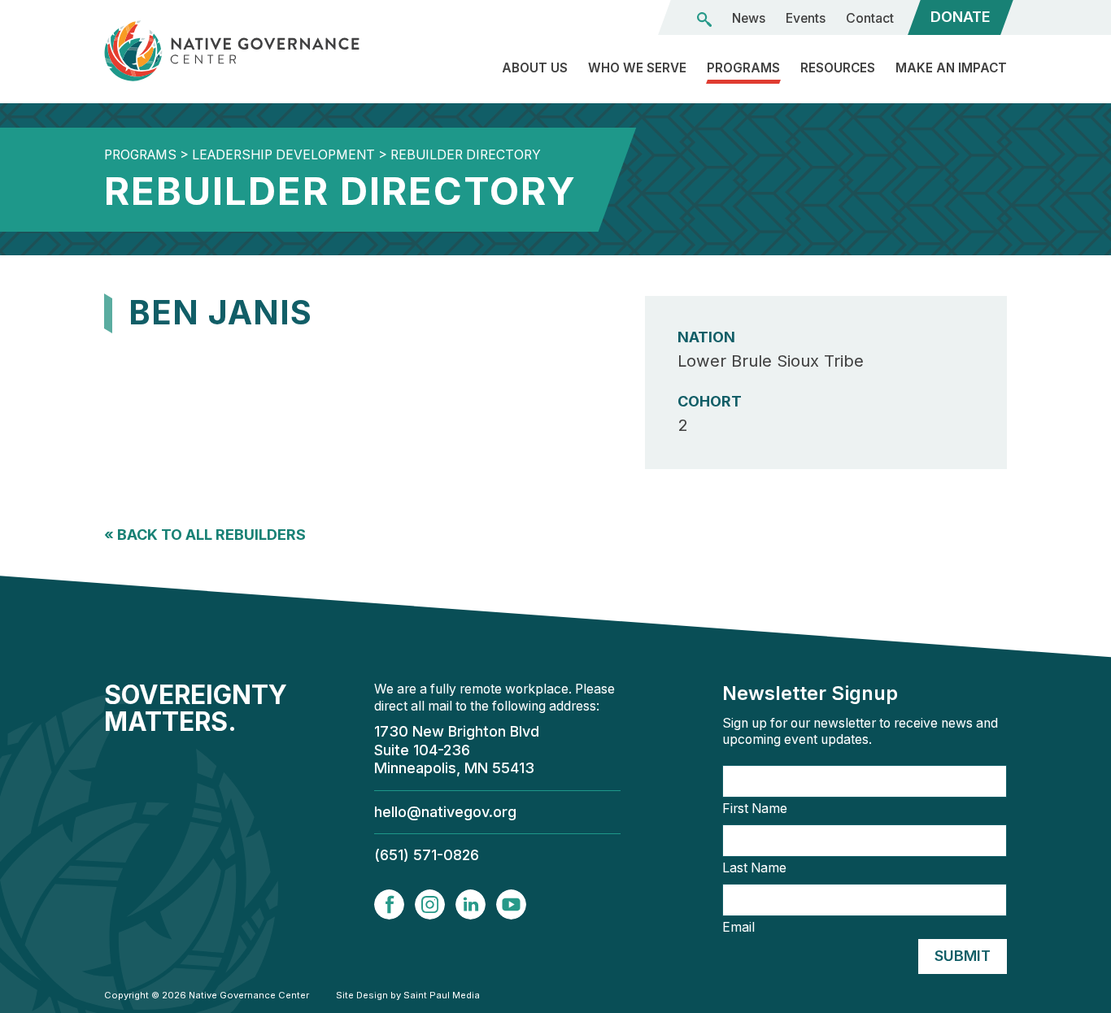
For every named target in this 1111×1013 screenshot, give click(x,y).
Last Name (754, 868)
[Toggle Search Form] (704, 19)
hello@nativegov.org (445, 811)
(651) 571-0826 (426, 854)
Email (738, 927)
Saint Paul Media (441, 995)
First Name (754, 809)
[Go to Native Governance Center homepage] (246, 50)
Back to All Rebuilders (205, 534)
